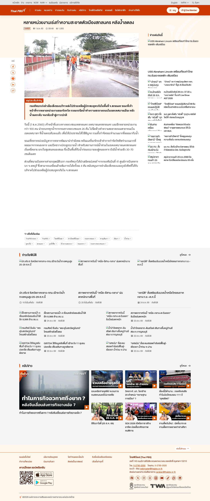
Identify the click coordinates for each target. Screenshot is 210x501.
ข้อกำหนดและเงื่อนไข (76, 456)
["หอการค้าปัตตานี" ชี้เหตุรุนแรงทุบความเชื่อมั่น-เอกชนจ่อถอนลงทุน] (155, 139)
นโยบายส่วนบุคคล (51, 456)
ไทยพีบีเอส (58, 238)
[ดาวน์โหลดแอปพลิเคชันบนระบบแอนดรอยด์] (44, 482)
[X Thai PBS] (138, 478)
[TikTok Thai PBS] (168, 478)
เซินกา (116, 238)
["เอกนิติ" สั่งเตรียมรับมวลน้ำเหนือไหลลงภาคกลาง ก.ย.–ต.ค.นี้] (164, 275)
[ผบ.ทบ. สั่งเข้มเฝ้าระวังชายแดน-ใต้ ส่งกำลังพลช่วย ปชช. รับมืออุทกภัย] (155, 149)
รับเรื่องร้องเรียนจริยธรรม (102, 456)
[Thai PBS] (18, 10)
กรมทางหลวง (89, 238)
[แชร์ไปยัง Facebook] (13, 66)
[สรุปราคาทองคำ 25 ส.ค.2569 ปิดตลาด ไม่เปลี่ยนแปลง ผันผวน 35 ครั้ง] (155, 159)
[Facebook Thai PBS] (132, 478)
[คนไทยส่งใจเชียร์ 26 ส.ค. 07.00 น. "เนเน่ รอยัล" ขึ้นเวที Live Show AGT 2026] (155, 94)
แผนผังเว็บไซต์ (24, 456)
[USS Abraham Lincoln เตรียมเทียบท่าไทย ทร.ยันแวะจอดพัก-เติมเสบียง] (173, 53)
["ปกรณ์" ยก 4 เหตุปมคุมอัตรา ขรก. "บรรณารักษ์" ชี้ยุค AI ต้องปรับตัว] (155, 84)
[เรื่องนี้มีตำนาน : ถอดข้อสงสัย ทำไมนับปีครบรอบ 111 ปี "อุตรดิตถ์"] (175, 379)
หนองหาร (81, 243)
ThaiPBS (45, 238)
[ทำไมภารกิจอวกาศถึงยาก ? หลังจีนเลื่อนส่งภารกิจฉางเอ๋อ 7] (54, 390)
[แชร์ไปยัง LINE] (13, 78)
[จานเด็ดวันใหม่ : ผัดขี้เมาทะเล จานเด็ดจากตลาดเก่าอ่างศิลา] (175, 411)
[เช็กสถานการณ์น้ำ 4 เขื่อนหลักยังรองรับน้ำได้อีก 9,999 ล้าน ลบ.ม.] (30, 317)
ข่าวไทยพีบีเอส (73, 238)
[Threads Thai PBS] (150, 478)
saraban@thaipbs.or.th (166, 471)
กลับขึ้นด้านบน (181, 448)
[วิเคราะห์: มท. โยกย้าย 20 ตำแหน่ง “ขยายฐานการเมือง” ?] (141, 379)
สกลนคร (40, 243)
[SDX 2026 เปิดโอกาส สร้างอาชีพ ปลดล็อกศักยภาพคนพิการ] (141, 411)
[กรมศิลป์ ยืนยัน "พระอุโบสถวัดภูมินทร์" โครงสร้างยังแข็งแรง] (30, 332)
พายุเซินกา (104, 238)
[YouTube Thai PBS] (162, 478)
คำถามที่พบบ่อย (25, 461)
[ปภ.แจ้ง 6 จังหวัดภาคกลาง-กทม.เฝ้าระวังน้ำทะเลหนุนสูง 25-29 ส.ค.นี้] (46, 275)
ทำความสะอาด (66, 243)
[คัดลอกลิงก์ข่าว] (13, 90)
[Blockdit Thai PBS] (174, 478)
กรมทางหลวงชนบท (97, 243)
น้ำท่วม (126, 238)
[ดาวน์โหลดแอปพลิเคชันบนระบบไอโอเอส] (44, 474)
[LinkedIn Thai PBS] (180, 478)
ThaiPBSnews (31, 238)
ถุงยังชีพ (52, 243)
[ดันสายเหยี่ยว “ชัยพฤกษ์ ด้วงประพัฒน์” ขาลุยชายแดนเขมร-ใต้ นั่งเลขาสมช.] (155, 127)
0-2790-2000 (139, 465)
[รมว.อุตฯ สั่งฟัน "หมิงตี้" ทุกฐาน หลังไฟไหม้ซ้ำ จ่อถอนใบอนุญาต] (155, 116)
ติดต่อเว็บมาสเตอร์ (75, 461)
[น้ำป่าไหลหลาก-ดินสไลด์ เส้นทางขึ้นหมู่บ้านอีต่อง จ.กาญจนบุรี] (117, 332)
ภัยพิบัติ (27, 28)
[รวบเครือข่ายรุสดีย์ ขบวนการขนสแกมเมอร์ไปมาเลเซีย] (107, 379)
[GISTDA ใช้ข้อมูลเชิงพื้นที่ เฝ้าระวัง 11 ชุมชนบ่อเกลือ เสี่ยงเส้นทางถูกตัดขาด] (30, 347)
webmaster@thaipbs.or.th (151, 468)
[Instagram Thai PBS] (144, 478)
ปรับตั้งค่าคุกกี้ (97, 461)
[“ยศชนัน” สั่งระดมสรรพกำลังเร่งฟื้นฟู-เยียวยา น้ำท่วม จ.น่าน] (117, 347)
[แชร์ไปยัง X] (13, 72)
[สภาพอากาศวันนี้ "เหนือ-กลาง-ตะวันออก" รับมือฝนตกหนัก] (117, 317)
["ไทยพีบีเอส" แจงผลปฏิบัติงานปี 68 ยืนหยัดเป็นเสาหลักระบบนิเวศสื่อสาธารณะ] (155, 106)
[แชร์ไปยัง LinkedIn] (13, 84)
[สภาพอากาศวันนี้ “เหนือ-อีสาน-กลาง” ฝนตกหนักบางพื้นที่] (105, 275)
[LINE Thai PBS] (156, 478)
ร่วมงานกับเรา (49, 461)
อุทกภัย (28, 243)
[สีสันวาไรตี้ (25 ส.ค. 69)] (107, 411)
